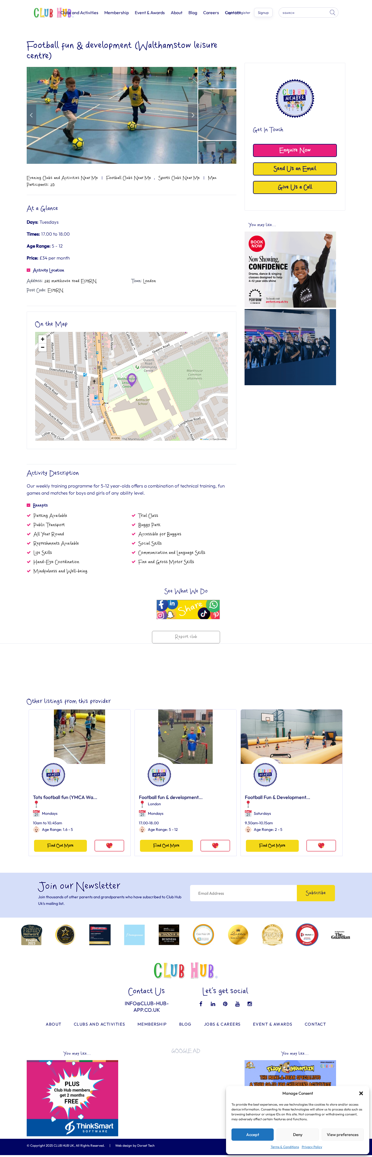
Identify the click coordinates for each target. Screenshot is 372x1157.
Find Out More (60, 845)
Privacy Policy (312, 1147)
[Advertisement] (290, 426)
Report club (186, 637)
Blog (192, 12)
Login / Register (237, 12)
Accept (252, 1134)
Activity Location (48, 270)
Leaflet (205, 438)
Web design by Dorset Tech (135, 1145)
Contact (315, 1024)
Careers (211, 12)
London (154, 803)
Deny (298, 1134)
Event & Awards (150, 12)
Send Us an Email (295, 169)
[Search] (333, 12)
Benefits (40, 505)
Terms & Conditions (285, 1147)
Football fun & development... (171, 797)
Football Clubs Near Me (128, 177)
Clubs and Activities (79, 12)
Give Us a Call (295, 187)
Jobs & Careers (222, 1024)
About (176, 12)
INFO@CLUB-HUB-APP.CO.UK (147, 1006)
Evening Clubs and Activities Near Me (62, 177)
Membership (116, 12)
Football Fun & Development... (277, 797)
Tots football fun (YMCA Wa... (65, 797)
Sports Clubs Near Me (179, 177)
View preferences (342, 1134)
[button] (361, 1093)
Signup (263, 12)
